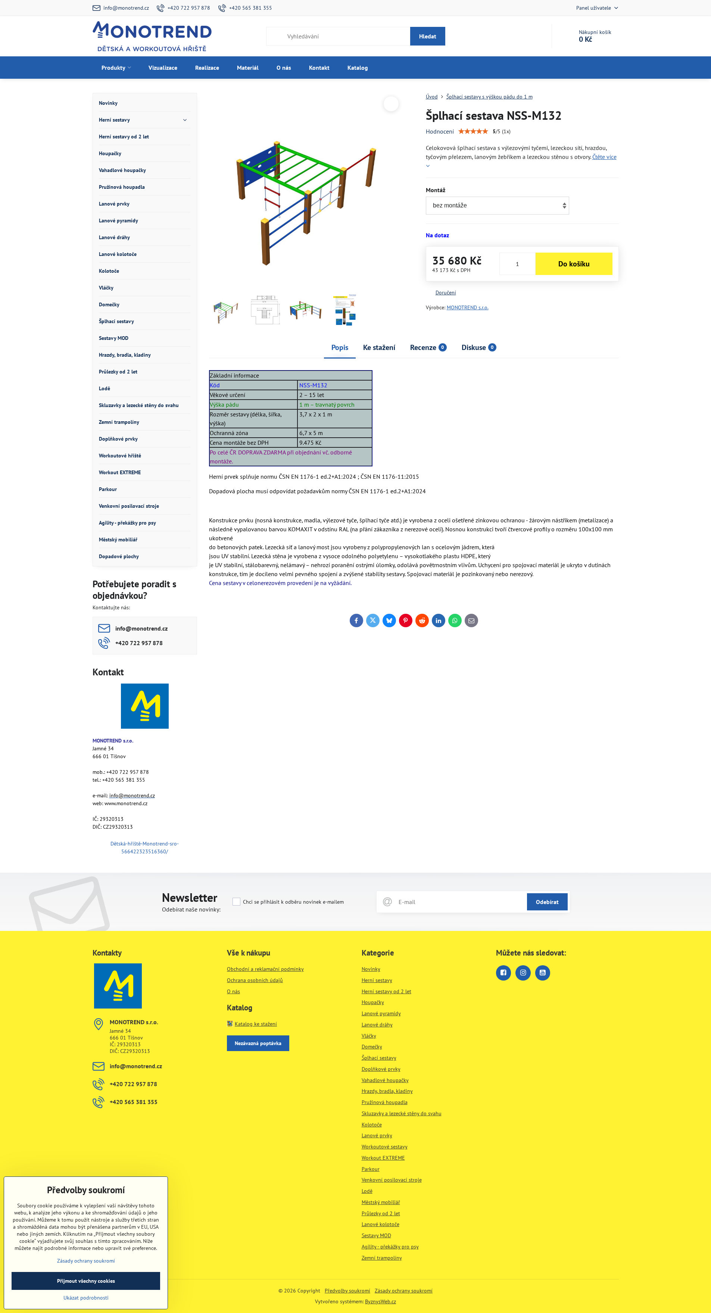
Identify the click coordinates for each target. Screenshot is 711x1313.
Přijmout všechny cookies (86, 1281)
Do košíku (574, 264)
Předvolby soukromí (347, 1290)
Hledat (427, 36)
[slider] (473, 131)
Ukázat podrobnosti (86, 1297)
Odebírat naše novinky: (191, 909)
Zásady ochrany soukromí (404, 1290)
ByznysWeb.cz (380, 1301)
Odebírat (547, 902)
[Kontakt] (145, 707)
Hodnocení (440, 131)
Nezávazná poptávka (258, 1043)
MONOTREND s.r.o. (468, 307)
